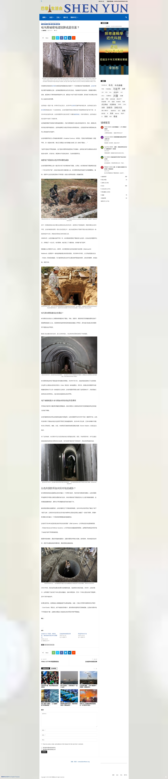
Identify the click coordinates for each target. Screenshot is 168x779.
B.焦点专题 (103, 179)
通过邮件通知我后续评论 (49, 747)
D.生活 (102, 185)
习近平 (116, 89)
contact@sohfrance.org (84, 761)
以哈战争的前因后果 (65, 633)
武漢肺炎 (113, 104)
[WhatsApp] (53, 38)
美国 (111, 113)
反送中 (116, 92)
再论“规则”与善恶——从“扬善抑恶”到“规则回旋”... (49, 704)
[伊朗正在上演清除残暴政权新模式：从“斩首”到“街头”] (88, 695)
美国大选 (117, 113)
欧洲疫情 (118, 101)
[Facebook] (61, 38)
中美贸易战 (108, 89)
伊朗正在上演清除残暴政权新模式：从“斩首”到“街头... (88, 704)
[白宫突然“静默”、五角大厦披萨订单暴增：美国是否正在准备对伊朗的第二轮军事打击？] (88, 677)
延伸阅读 (53, 668)
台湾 (121, 92)
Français (17, 776)
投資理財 (53, 24)
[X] (41, 1)
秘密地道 (76, 114)
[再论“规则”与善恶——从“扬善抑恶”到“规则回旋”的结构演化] (50, 695)
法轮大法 (118, 107)
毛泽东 (119, 104)
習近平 (122, 113)
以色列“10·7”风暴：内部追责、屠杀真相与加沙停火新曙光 (49, 635)
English (13, 776)
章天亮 (103, 113)
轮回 (110, 116)
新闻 (44, 17)
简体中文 (74, 17)
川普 (115, 95)
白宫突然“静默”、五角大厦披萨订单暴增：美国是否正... (88, 686)
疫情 (123, 111)
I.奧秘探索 (103, 198)
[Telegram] (65, 38)
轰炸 (53, 644)
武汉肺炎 (105, 104)
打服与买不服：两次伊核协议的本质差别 (49, 686)
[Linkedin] (69, 38)
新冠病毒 (104, 101)
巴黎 (121, 96)
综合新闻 (57, 24)
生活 (51, 17)
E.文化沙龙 (103, 189)
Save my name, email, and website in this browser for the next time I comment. (63, 744)
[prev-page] (94, 668)
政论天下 (119, 99)
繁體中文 (8, 776)
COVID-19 (104, 85)
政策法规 (112, 99)
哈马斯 (54, 86)
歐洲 (123, 101)
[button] (126, 17)
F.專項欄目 (48, 24)
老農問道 (44, 30)
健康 (123, 89)
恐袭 (50, 644)
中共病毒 (118, 85)
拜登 (107, 99)
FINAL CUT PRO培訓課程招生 (50, 661)
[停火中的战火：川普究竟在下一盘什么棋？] (69, 677)
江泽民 (124, 104)
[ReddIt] (73, 38)
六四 (102, 92)
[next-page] (96, 668)
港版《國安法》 (105, 110)
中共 (111, 85)
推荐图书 (104, 23)
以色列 (93, 86)
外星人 (103, 95)
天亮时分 (108, 95)
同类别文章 (46, 668)
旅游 (109, 101)
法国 (103, 107)
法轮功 (109, 107)
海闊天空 (103, 201)
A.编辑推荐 (103, 176)
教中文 (66, 17)
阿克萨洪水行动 (82, 633)
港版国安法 (113, 110)
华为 (106, 92)
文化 (58, 17)
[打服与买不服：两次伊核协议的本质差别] (50, 677)
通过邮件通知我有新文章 (49, 749)
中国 (103, 89)
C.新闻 (45, 22)
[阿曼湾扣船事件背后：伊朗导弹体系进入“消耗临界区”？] (69, 695)
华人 (110, 92)
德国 (103, 99)
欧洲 (113, 101)
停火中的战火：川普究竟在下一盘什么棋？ (69, 686)
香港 (115, 116)
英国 (106, 116)
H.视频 (102, 195)
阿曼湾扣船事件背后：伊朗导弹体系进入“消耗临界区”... (69, 704)
